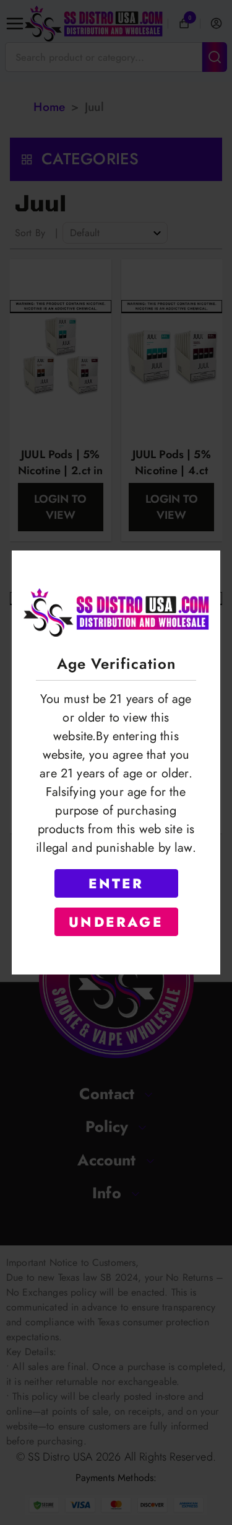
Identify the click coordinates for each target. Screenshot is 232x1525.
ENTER (116, 883)
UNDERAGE (116, 922)
